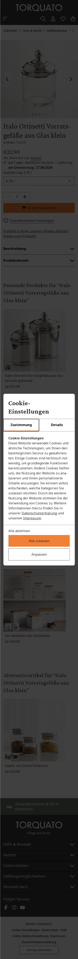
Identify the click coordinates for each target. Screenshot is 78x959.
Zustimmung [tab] (21, 425)
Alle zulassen (39, 541)
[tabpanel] (39, 478)
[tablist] (39, 425)
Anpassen (39, 554)
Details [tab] (57, 425)
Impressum (32, 518)
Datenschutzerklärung (39, 513)
